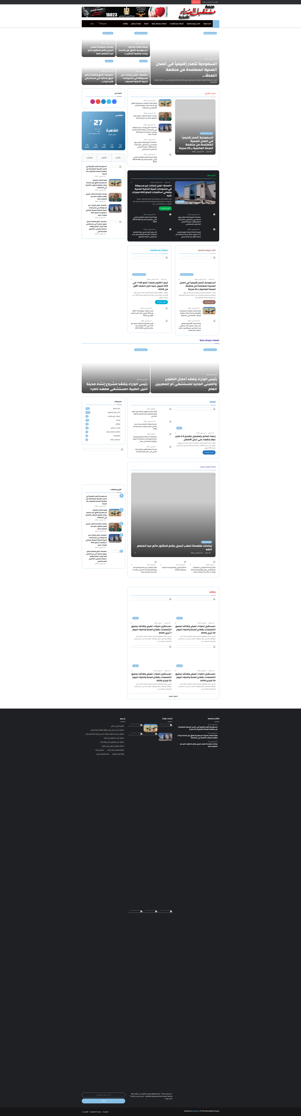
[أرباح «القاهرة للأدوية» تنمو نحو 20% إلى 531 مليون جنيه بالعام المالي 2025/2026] (167, 321)
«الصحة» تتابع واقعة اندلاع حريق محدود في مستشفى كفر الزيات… (99, 78)
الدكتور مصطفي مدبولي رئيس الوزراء (113, 746)
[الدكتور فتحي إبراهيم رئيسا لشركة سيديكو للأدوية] (185, 562)
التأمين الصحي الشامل (117, 726)
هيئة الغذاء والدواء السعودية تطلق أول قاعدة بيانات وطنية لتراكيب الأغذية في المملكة (144, 105)
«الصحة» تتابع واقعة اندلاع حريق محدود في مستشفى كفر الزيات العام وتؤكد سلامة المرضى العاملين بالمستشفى (145, 146)
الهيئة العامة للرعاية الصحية (115, 750)
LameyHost (195, 1111)
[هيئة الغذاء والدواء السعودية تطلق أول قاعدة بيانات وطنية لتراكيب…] (133, 43)
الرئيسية (105, 1111)
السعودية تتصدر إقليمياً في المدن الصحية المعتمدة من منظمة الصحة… (186, 69)
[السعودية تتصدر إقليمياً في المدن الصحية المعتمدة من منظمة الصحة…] (184, 57)
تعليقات (89, 157)
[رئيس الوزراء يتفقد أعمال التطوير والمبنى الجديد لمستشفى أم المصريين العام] (184, 369)
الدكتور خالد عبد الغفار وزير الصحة (114, 738)
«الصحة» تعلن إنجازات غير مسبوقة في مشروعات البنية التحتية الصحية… (134, 78)
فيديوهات (116, 435)
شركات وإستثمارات (177, 23)
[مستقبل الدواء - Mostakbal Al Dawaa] (197, 12)
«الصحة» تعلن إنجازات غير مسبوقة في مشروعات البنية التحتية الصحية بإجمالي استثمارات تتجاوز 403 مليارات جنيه (144, 131)
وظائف (125, 23)
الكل (200, 93)
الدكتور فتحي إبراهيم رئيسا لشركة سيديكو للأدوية (174, 568)
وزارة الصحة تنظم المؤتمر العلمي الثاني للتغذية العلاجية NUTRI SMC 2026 (145, 159)
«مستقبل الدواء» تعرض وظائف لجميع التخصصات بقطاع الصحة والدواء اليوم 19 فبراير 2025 (195, 677)
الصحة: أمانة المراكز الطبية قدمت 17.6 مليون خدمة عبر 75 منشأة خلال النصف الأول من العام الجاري (188, 234)
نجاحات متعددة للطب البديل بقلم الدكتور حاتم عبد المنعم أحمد (100, 50)
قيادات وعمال (136, 23)
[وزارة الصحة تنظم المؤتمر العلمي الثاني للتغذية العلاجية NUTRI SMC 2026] (170, 154)
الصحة (146, 23)
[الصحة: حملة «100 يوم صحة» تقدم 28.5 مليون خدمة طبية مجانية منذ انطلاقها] (136, 998)
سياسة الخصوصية (95, 1111)
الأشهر (104, 157)
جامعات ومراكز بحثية (159, 23)
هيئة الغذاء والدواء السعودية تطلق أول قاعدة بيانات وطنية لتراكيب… (133, 50)
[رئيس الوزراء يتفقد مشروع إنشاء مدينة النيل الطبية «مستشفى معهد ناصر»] (116, 369)
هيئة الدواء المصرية (118, 754)
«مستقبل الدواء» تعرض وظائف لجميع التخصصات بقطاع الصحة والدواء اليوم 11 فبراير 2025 (151, 677)
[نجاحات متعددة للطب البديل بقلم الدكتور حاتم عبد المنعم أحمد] (99, 43)
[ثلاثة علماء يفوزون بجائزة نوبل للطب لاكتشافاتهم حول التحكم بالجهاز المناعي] (170, 409)
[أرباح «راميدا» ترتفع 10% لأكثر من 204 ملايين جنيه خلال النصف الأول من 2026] (167, 308)
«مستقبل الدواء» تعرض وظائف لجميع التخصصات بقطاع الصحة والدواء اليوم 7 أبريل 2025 (151, 629)
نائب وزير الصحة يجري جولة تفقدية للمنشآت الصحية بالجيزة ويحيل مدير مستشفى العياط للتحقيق (144, 234)
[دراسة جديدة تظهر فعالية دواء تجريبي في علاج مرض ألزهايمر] (170, 446)
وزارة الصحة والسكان (102, 754)
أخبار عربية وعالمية (193, 23)
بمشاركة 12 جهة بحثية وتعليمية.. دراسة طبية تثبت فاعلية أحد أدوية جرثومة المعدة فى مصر (145, 439)
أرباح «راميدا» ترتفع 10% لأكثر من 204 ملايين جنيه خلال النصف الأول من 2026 (142, 313)
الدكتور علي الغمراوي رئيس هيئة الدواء (112, 742)
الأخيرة (118, 157)
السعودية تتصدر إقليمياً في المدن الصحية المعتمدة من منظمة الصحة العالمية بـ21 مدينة (198, 285)
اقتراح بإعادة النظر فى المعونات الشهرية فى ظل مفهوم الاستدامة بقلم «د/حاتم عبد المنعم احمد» (203, 570)
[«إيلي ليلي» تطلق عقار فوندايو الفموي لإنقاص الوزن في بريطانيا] (150, 914)
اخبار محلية (207, 23)
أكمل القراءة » (165, 208)
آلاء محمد (209, 151)
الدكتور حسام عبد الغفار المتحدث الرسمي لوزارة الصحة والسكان (105, 734)
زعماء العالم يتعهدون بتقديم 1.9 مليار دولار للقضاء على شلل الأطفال (195, 438)
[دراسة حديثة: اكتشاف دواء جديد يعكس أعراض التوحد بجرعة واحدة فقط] (170, 421)
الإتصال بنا (85, 1111)
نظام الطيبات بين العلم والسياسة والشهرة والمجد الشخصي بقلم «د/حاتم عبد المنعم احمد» (144, 570)
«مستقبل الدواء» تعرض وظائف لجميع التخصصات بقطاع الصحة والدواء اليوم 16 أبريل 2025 (195, 629)
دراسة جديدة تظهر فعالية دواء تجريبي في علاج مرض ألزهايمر (146, 450)
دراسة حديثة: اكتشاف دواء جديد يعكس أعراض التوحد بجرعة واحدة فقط (145, 426)
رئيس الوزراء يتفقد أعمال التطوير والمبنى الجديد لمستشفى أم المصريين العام (186, 384)
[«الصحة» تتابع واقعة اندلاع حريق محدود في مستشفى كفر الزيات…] (99, 71)
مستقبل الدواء (115, 439)
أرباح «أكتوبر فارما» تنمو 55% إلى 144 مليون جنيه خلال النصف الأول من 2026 (150, 285)
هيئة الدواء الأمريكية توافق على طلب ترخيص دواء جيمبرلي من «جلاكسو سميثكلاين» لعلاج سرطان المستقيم (190, 327)
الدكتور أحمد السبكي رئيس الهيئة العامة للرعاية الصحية (107, 730)
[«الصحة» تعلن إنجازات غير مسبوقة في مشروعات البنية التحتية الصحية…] (133, 71)
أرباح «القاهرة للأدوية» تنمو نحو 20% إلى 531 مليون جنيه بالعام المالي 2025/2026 (142, 326)
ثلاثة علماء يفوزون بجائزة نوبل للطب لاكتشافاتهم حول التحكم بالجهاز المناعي (144, 414)
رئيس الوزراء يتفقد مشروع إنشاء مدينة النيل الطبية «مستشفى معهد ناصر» (117, 386)
